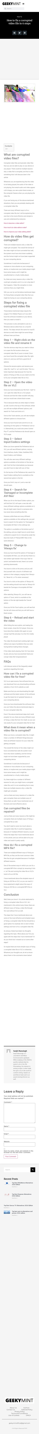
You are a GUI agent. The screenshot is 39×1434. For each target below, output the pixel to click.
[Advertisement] (19, 59)
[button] (23, 3)
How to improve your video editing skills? (17, 232)
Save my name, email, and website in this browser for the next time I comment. (18, 1151)
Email (6, 1134)
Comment (8, 1102)
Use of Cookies (13, 1415)
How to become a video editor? (14, 223)
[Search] (32, 1169)
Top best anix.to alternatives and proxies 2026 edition (22, 1212)
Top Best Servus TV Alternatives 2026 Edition (18, 1205)
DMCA (28, 1415)
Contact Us (11, 1410)
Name (6, 1126)
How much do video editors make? (15, 227)
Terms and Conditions (19, 1413)
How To (19, 17)
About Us (13, 1408)
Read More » (15, 1186)
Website (6, 1141)
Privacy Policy (20, 1411)
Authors (26, 1408)
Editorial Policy (26, 1410)
